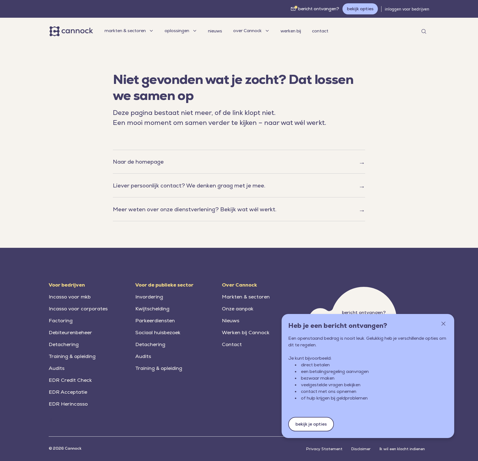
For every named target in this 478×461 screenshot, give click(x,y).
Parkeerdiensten (155, 320)
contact (320, 31)
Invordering (149, 296)
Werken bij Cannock (245, 332)
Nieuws (230, 320)
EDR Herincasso (68, 404)
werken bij (290, 31)
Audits (56, 368)
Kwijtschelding (152, 308)
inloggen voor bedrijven (407, 9)
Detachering (64, 344)
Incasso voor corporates (78, 308)
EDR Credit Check (70, 380)
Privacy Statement (324, 448)
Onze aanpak (237, 308)
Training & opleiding (72, 356)
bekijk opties (360, 9)
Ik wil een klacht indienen (402, 448)
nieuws (215, 31)
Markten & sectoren (246, 296)
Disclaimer (361, 448)
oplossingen (177, 31)
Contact (232, 344)
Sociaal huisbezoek (157, 332)
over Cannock (247, 31)
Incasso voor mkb (70, 296)
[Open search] (423, 31)
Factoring (60, 320)
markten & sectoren (125, 31)
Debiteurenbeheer (70, 332)
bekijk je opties (311, 424)
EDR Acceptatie (68, 392)
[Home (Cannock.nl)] (51, 419)
